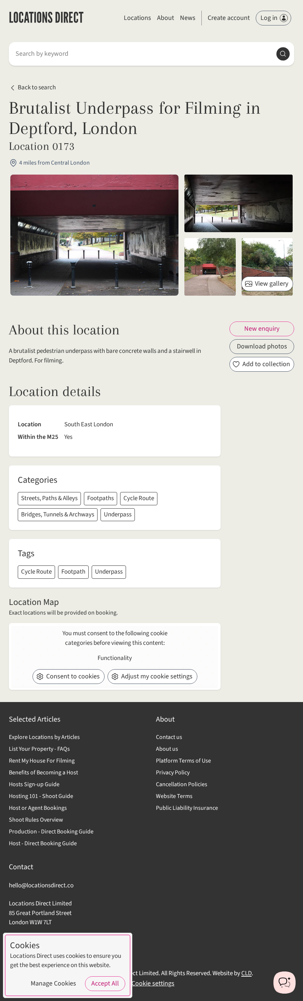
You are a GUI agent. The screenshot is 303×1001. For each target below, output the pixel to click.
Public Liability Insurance (187, 808)
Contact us (169, 737)
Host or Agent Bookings (38, 808)
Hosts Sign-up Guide (34, 784)
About (165, 18)
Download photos (262, 346)
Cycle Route (138, 498)
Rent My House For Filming (42, 761)
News (187, 18)
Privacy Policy (173, 772)
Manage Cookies (53, 983)
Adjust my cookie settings (157, 676)
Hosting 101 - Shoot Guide (41, 796)
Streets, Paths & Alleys (49, 498)
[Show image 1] (238, 203)
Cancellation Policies (181, 784)
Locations (137, 18)
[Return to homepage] (46, 18)
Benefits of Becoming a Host (43, 772)
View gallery (271, 283)
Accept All (105, 983)
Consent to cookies (73, 676)
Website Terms (174, 796)
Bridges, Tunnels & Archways (57, 514)
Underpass (118, 514)
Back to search (37, 88)
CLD (246, 973)
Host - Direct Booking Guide (43, 843)
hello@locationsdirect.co (41, 885)
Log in (269, 18)
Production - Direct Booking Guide (51, 832)
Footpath (73, 571)
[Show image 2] (210, 267)
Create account (229, 18)
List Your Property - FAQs (39, 749)
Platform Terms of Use (183, 761)
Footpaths (100, 498)
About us (167, 749)
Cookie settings (153, 983)
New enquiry (261, 328)
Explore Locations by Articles (44, 737)
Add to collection (266, 364)
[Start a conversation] (284, 982)
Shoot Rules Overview (36, 820)
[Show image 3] (267, 267)
